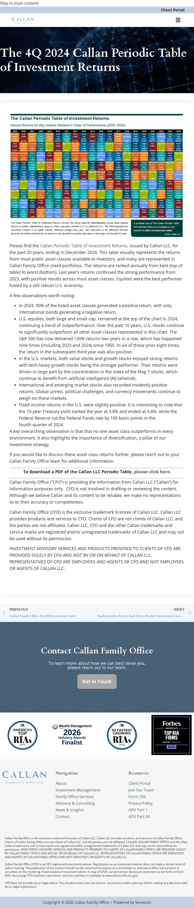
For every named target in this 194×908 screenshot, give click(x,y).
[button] (178, 20)
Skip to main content (19, 3)
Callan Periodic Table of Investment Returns (83, 245)
